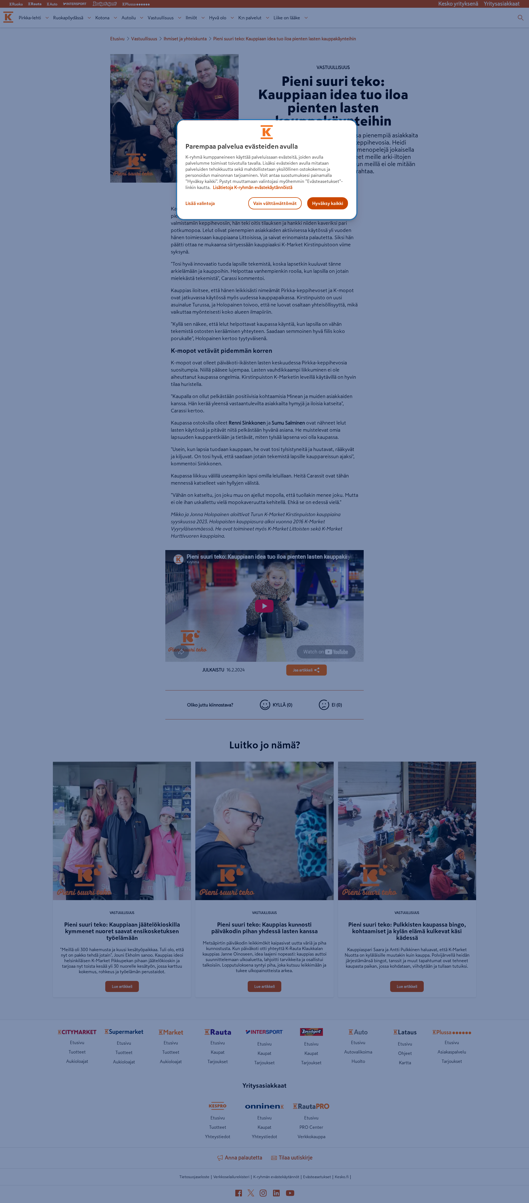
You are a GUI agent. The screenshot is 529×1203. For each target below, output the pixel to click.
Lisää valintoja (200, 203)
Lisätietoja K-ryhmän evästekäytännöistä (252, 187)
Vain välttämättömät (275, 203)
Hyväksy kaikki (327, 203)
